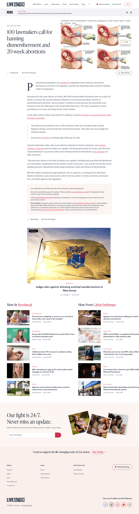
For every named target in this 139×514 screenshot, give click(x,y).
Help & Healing (104, 4)
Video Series (55, 4)
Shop (83, 4)
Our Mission (78, 470)
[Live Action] (16, 4)
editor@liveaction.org (43, 198)
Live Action (45, 137)
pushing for (65, 82)
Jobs (8, 478)
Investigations (45, 474)
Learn (46, 4)
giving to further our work (80, 192)
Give (128, 4)
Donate (9, 470)
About (9, 465)
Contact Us (11, 485)
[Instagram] (131, 12)
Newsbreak (14, 73)
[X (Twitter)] (127, 12)
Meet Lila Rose (79, 474)
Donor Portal (117, 4)
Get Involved (74, 4)
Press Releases (12, 482)
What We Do (37, 4)
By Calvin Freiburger (29, 73)
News (65, 4)
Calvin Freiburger (104, 304)
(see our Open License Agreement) (52, 210)
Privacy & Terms (27, 505)
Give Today (98, 452)
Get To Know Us (79, 465)
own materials (98, 151)
